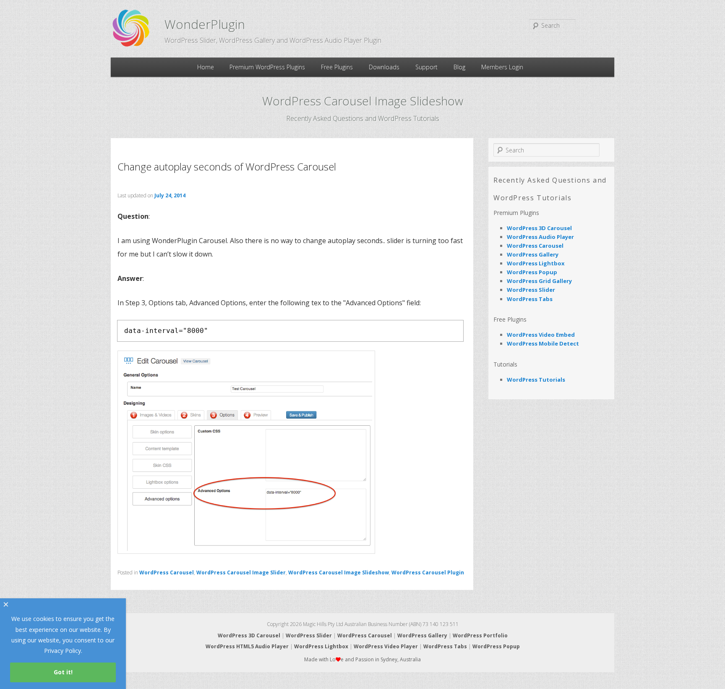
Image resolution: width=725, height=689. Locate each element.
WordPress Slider (531, 289)
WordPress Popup (532, 272)
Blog (459, 67)
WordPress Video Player (386, 646)
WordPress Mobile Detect (543, 343)
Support (426, 67)
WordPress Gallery (532, 254)
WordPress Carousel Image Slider (241, 572)
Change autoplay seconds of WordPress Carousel (226, 166)
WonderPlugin (204, 24)
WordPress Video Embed (541, 334)
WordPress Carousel (166, 572)
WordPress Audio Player (540, 237)
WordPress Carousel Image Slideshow (338, 572)
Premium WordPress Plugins (267, 67)
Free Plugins (337, 67)
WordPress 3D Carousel (539, 228)
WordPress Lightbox (536, 263)
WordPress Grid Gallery (539, 281)
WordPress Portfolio (480, 635)
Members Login (502, 67)
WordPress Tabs (530, 299)
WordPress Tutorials (536, 379)
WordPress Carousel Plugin (427, 572)
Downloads (384, 67)
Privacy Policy (62, 651)
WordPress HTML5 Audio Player (247, 646)
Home (205, 67)
